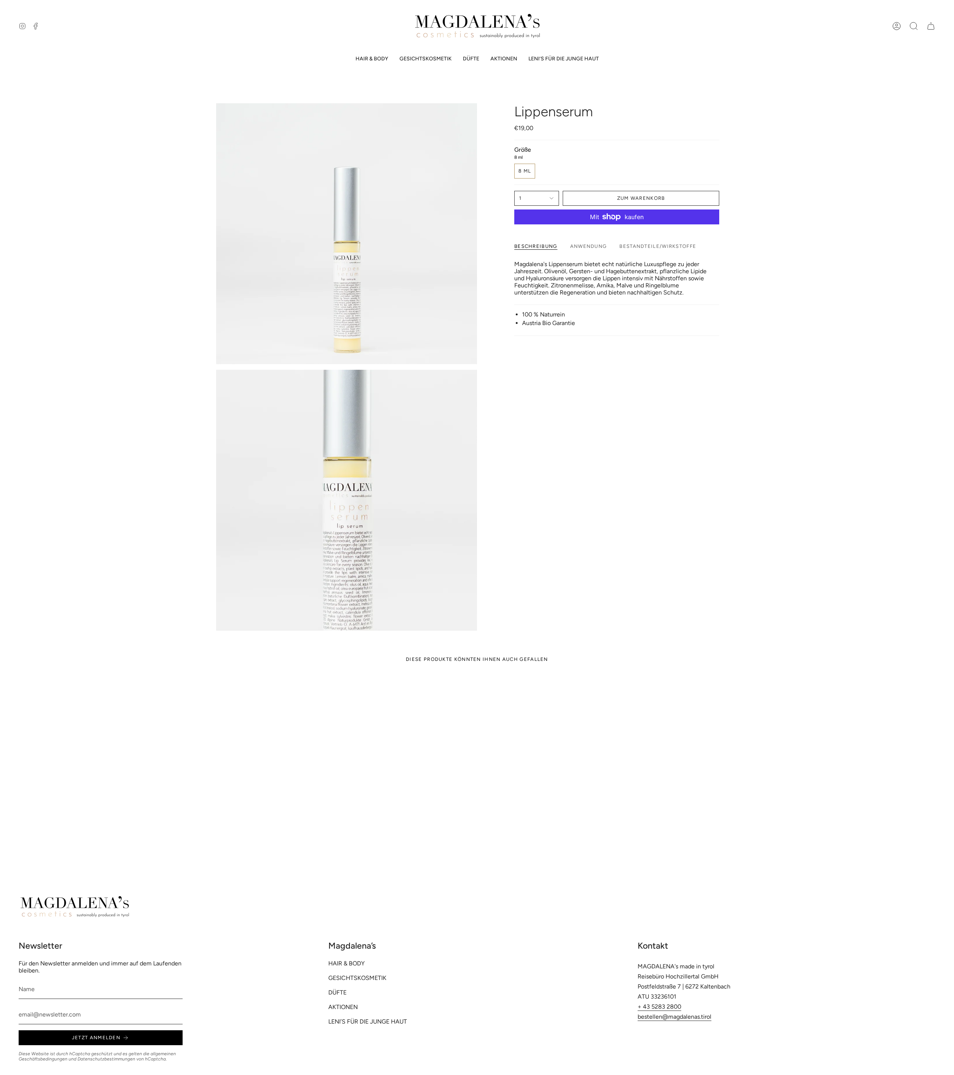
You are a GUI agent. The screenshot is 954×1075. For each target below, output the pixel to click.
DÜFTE (337, 992)
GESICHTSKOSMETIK (357, 977)
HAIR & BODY (346, 963)
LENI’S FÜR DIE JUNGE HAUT (367, 1021)
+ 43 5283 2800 (659, 1006)
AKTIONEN (343, 1007)
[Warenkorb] (930, 26)
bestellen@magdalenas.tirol (674, 1016)
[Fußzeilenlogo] (74, 907)
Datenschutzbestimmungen (106, 1059)
